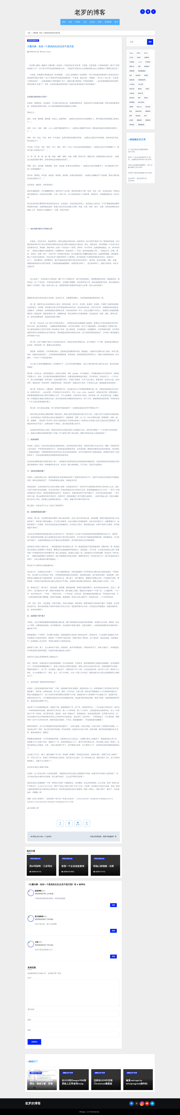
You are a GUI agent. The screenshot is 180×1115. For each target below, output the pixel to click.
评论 (30, 978)
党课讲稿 (131, 71)
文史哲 (92, 22)
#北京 (44, 52)
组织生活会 (139, 111)
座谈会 (140, 88)
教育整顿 (131, 102)
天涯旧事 (108, 22)
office (139, 53)
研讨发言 (147, 106)
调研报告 (147, 120)
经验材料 (147, 111)
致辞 (130, 115)
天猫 (36, 942)
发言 (130, 75)
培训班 (146, 75)
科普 (99, 22)
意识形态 (131, 97)
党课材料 (146, 66)
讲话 (145, 115)
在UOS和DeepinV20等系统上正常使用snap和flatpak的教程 (74, 1083)
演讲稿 (131, 106)
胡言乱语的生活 (33, 40)
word (146, 53)
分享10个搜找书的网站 (136, 173)
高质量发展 (141, 124)
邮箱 (29, 1020)
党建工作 (131, 66)
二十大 (140, 62)
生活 (70, 22)
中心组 (131, 57)
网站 (29, 1030)
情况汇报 (140, 93)
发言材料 (138, 75)
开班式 (147, 88)
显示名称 (31, 1009)
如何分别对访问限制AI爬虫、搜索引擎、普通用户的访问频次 (41, 1083)
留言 (116, 22)
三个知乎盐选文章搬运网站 (138, 149)
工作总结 (131, 84)
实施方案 (131, 80)
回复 (113, 905)
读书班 (131, 120)
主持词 (139, 57)
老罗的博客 (90, 12)
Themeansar (94, 1112)
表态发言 (138, 115)
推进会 (146, 97)
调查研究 (139, 120)
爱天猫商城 (39, 916)
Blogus (83, 1112)
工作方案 (140, 84)
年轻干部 (131, 88)
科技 (130, 111)
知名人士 (139, 106)
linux (131, 53)
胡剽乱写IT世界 (36, 1073)
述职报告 (131, 124)
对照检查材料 (142, 80)
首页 (63, 22)
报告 (139, 97)
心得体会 (131, 93)
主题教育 (146, 57)
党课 (139, 66)
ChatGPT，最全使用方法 (137, 178)
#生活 (49, 52)
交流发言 (147, 62)
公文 (85, 22)
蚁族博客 (38, 891)
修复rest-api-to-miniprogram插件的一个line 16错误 (138, 1083)
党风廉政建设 (142, 71)
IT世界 (77, 22)
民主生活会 (141, 102)
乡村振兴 (131, 62)
